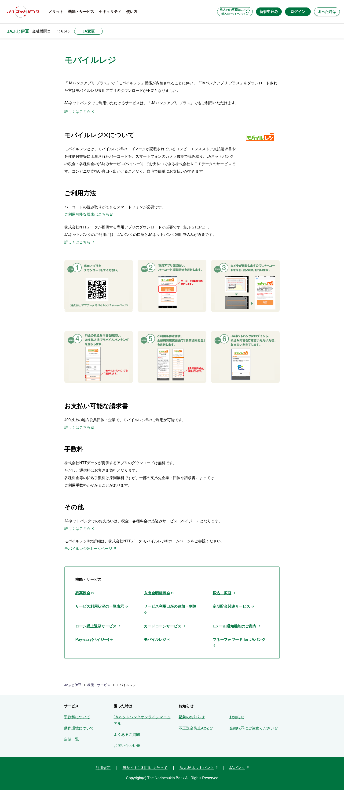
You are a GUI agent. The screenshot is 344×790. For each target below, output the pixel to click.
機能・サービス (98, 685)
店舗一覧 (71, 739)
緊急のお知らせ (192, 717)
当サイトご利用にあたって (145, 768)
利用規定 (103, 768)
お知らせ (236, 717)
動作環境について (79, 728)
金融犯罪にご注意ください (251, 728)
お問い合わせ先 (127, 745)
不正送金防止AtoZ (194, 728)
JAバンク (237, 768)
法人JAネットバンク (196, 768)
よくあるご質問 (127, 735)
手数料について (77, 717)
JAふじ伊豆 (18, 31)
